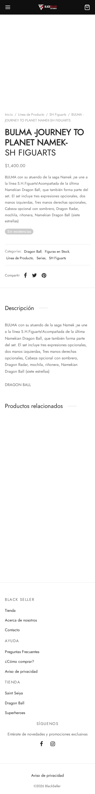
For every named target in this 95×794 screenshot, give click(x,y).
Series (41, 258)
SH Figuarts (57, 114)
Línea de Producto (31, 114)
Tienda (10, 610)
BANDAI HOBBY (22, 477)
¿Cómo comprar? (19, 661)
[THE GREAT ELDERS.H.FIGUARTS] (69, 524)
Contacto (12, 630)
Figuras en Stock (57, 251)
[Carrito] (87, 7)
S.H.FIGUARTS (69, 472)
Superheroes (15, 713)
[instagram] (52, 744)
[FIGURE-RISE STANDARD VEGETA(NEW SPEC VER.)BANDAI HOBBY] (25, 441)
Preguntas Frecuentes (22, 652)
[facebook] (42, 744)
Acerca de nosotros (21, 620)
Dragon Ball (32, 251)
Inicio (9, 114)
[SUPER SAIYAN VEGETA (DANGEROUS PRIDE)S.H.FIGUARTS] (69, 441)
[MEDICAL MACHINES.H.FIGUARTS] (25, 524)
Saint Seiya (14, 693)
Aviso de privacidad (21, 671)
